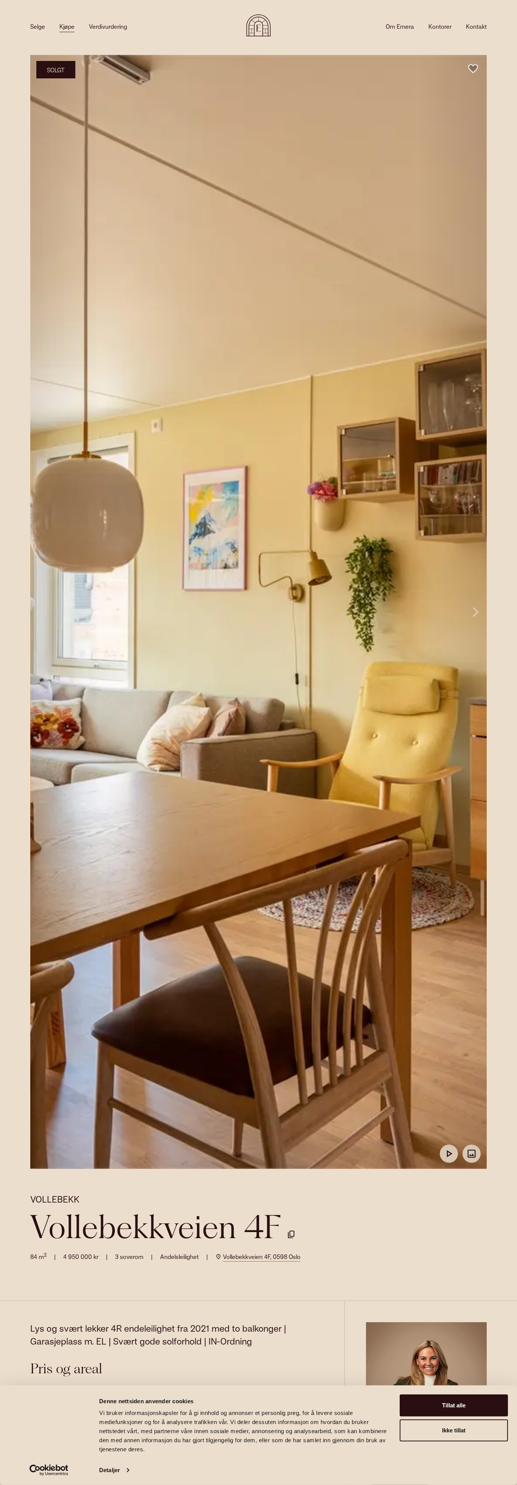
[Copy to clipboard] (291, 1234)
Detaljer (109, 1470)
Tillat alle (454, 1405)
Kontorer (440, 26)
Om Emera (400, 26)
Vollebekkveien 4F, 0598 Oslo (262, 1257)
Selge (37, 26)
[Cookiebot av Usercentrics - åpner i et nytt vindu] (49, 1470)
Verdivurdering (108, 26)
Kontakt (476, 26)
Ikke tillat (454, 1430)
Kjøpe (67, 26)
